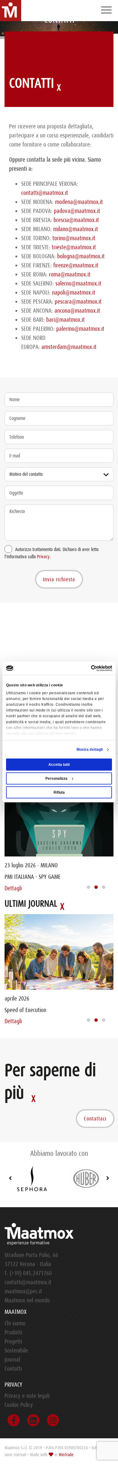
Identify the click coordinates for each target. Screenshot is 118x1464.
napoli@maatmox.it (73, 292)
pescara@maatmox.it (78, 301)
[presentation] (7, 1178)
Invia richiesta (59, 579)
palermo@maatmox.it (80, 328)
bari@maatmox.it (65, 319)
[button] (88, 887)
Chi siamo (15, 1323)
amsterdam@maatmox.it (69, 346)
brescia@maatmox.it (76, 220)
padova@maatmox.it (77, 211)
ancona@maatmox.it (77, 310)
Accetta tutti (59, 765)
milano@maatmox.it (75, 229)
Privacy (43, 556)
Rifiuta (59, 792)
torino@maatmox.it (73, 238)
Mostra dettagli (90, 749)
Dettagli (13, 888)
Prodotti (13, 1332)
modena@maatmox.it (78, 201)
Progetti (13, 1341)
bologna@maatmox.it (81, 256)
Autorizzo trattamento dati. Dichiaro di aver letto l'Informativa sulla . (52, 553)
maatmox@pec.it (23, 1291)
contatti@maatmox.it (44, 192)
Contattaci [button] (95, 1119)
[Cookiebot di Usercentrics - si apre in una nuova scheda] (85, 668)
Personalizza (56, 778)
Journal (12, 1359)
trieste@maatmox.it (74, 247)
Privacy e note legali (27, 1395)
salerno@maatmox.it (78, 283)
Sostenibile (16, 1350)
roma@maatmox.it (69, 274)
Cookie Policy (19, 1404)
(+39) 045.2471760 (31, 1273)
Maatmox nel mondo (27, 1300)
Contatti (13, 1368)
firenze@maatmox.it (75, 265)
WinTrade (66, 1454)
